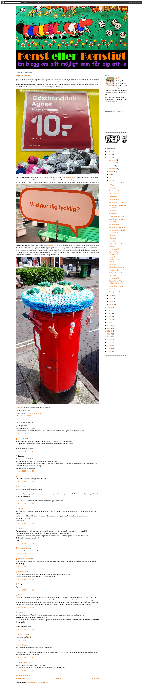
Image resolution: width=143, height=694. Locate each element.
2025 (109, 154)
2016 (109, 328)
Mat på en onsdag (114, 191)
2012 (109, 340)
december (112, 160)
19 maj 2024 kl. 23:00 (25, 554)
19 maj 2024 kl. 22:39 (25, 543)
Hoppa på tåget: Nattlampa (117, 227)
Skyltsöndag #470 (114, 249)
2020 (109, 316)
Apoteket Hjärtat (71, 177)
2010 (109, 345)
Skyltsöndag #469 (114, 278)
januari (111, 304)
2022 (109, 311)
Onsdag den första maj (116, 292)
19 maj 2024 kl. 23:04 (25, 566)
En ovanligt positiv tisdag (117, 216)
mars (111, 298)
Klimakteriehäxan (23, 548)
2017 (109, 325)
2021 (109, 313)
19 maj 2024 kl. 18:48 (25, 451)
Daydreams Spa (52, 245)
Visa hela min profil (112, 105)
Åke (19, 584)
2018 (109, 322)
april (110, 295)
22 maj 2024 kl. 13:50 (25, 657)
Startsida (58, 678)
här (30, 410)
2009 (109, 348)
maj (110, 180)
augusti (111, 171)
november (112, 163)
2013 (109, 337)
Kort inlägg (112, 241)
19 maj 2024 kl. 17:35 (25, 434)
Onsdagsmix (113, 213)
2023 (109, 308)
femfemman (22, 571)
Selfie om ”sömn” (114, 194)
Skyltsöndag (29, 415)
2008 (109, 351)
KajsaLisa (21, 508)
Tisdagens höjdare (114, 270)
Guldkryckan (22, 438)
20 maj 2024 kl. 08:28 (25, 590)
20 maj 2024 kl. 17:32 (25, 640)
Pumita (18, 407)
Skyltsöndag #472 (114, 199)
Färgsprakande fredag (116, 286)
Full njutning (112, 238)
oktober (111, 166)
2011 (109, 343)
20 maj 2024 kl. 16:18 (25, 630)
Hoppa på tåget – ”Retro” (116, 202)
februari (111, 301)
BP (119, 77)
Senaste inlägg (20, 678)
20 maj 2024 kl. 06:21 (25, 579)
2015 (109, 331)
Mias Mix (21, 645)
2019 (109, 319)
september (112, 169)
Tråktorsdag (112, 188)
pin (39, 180)
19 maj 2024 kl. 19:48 (25, 481)
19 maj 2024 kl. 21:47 (25, 523)
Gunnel (20, 476)
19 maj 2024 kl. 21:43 (25, 504)
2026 (109, 151)
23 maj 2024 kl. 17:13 (25, 670)
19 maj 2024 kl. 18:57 (25, 471)
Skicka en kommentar (23, 675)
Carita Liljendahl (23, 662)
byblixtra (20, 486)
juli (110, 174)
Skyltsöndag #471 (24, 75)
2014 (109, 334)
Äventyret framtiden (24, 559)
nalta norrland (22, 634)
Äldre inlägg (95, 678)
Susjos (20, 528)
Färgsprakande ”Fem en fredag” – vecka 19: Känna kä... (116, 259)
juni (110, 177)
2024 (109, 157)
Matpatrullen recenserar (116, 267)
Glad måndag (113, 197)
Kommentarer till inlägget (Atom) (37, 682)
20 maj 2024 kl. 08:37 (25, 607)
